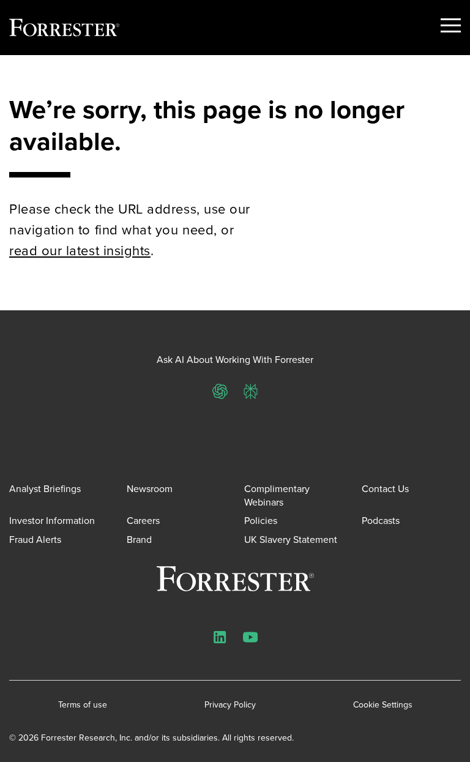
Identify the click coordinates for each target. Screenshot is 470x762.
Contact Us (385, 489)
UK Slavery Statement (290, 539)
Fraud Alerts (35, 539)
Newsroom (150, 489)
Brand (139, 539)
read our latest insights (80, 251)
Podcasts (381, 521)
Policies (260, 521)
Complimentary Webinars (277, 495)
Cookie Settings (382, 705)
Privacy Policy (230, 705)
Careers (143, 521)
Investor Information (52, 521)
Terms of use (82, 705)
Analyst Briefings (45, 489)
